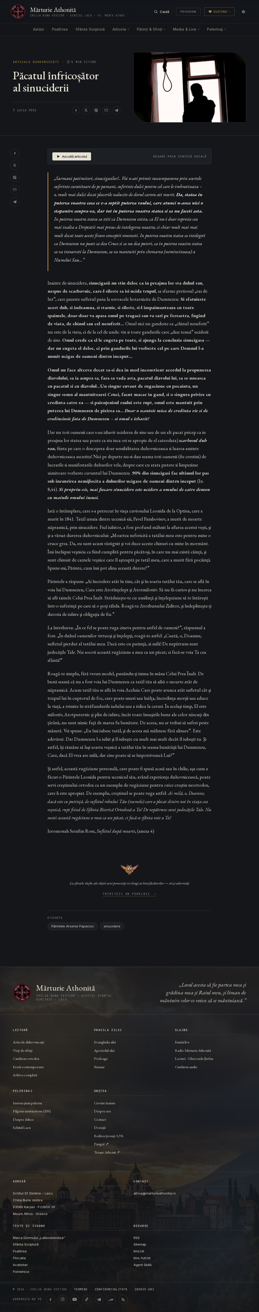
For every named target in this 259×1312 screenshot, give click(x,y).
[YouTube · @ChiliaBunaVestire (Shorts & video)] (74, 1299)
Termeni (81, 1289)
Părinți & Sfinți (151, 29)
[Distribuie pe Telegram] (116, 110)
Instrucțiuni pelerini (27, 1102)
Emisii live (182, 1042)
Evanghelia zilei (105, 1042)
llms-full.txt (142, 1258)
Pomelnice (21, 1272)
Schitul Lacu (22, 1127)
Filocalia (19, 1258)
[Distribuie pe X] (86, 110)
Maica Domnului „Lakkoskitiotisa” (39, 1238)
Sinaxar (99, 1066)
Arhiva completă (25, 1074)
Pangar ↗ (101, 1143)
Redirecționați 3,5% (108, 1135)
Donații (99, 1127)
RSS (137, 1238)
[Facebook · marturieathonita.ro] (50, 1299)
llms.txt (139, 1251)
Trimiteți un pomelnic (130, 894)
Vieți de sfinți (22, 1050)
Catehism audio (186, 1066)
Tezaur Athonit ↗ (107, 1152)
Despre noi (102, 1111)
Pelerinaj (216, 29)
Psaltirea (60, 29)
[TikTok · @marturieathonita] (86, 1299)
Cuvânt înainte (104, 1102)
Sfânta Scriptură (90, 29)
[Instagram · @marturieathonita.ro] (62, 1299)
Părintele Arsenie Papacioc (72, 926)
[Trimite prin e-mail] (106, 110)
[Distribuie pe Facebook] (76, 110)
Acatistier (20, 1265)
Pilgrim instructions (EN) (32, 1111)
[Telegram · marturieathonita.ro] (98, 1299)
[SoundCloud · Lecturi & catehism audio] (111, 1299)
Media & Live (186, 29)
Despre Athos (23, 1119)
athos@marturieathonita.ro (155, 1193)
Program (188, 11)
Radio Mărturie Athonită (193, 1050)
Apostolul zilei (104, 1050)
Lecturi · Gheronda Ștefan (194, 1058)
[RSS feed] (123, 1299)
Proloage (101, 1058)
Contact (100, 1119)
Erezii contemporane (28, 1066)
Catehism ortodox (26, 1058)
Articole (121, 29)
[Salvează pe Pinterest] (96, 110)
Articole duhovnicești (36, 62)
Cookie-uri (144, 1289)
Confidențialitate (111, 1289)
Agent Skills (143, 1265)
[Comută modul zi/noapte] (243, 11)
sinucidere (112, 926)
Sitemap (140, 1244)
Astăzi (38, 29)
